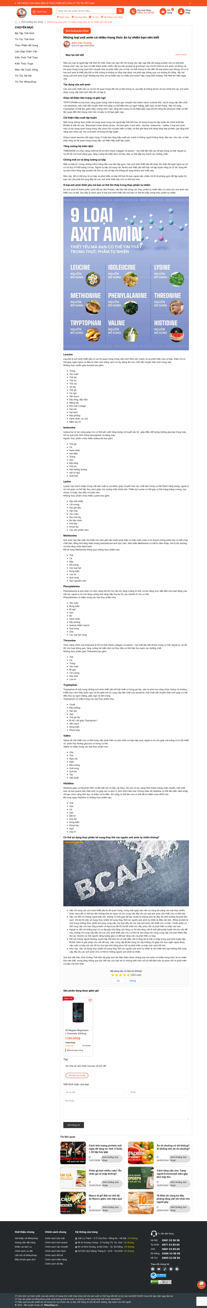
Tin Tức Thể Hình (24, 39)
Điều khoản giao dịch (25, 1259)
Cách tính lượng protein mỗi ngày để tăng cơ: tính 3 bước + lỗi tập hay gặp (105, 1148)
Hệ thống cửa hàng (113, 17)
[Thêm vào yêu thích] (90, 1000)
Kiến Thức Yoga (24, 63)
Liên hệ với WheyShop (26, 1255)
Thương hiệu (80, 17)
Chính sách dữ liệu (54, 1263)
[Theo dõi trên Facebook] (153, 1269)
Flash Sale (64, 17)
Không (133, 980)
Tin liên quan (67, 1136)
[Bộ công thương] (161, 1276)
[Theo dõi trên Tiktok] (165, 1269)
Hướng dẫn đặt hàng (25, 1242)
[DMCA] (161, 1282)
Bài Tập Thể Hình (24, 33)
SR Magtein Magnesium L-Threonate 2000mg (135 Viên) (76, 1032)
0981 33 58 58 (171, 1240)
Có (118, 980)
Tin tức (95, 17)
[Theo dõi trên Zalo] (171, 1269)
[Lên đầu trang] (201, 1302)
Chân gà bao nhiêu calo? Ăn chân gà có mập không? (105, 1172)
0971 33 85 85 (171, 1244)
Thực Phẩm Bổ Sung (26, 45)
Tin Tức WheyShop (25, 81)
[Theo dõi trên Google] (177, 1269)
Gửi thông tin (73, 1125)
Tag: (65, 1059)
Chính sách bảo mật (55, 1238)
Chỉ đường (132, 1238)
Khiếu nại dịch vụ (23, 1246)
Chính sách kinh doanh (56, 1242)
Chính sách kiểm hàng (56, 1259)
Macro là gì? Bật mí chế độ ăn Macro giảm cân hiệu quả (105, 1197)
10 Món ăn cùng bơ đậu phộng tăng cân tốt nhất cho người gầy (173, 1198)
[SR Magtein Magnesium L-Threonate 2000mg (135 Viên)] (77, 1012)
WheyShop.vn (51, 1305)
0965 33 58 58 (171, 1257)
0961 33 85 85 (171, 1249)
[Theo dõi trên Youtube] (159, 1269)
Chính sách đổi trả (54, 1255)
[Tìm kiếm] (120, 11)
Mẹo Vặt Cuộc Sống (26, 69)
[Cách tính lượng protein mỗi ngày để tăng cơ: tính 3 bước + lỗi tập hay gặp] (73, 1153)
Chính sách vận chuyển (56, 1246)
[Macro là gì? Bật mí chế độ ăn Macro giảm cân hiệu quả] (73, 1203)
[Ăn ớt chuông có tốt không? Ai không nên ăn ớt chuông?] (141, 1153)
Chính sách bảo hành (55, 1251)
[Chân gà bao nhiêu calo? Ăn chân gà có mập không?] (73, 1178)
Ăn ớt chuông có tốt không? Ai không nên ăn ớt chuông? (173, 1147)
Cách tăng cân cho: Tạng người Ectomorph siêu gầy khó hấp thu (172, 1173)
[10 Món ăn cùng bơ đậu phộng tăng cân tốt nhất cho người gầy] (141, 1203)
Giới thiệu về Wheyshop (26, 1238)
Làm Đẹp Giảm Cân (26, 51)
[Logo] (21, 13)
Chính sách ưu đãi (24, 1251)
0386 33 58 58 (171, 1253)
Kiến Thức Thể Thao (26, 57)
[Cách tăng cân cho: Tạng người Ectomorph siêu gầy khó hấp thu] (141, 1178)
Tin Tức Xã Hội (23, 75)
